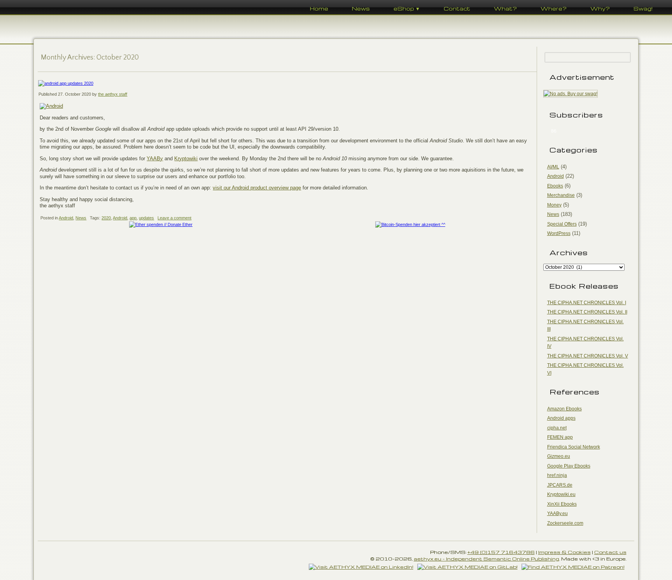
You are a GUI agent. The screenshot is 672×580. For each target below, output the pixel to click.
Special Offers (562, 224)
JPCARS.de (559, 485)
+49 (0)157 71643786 (501, 552)
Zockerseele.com (565, 523)
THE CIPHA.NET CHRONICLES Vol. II (587, 312)
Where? (554, 8)
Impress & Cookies (564, 552)
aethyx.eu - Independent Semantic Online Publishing (486, 558)
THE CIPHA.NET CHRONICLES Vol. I (586, 302)
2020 (106, 218)
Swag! (643, 8)
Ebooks (555, 186)
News (361, 8)
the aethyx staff (112, 94)
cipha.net (557, 428)
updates (146, 218)
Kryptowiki (186, 158)
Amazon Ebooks (564, 409)
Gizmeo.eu (558, 456)
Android (66, 218)
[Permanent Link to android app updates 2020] (287, 83)
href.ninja (557, 475)
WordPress (558, 233)
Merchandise (561, 195)
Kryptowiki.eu (561, 494)
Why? (600, 8)
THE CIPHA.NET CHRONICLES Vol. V (587, 356)
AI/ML (553, 167)
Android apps (561, 418)
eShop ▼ (407, 8)
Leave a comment (174, 218)
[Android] (51, 106)
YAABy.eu (557, 513)
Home (319, 8)
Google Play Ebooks (568, 466)
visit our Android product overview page (257, 188)
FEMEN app (560, 437)
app (133, 218)
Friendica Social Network (573, 447)
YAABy (155, 158)
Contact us (610, 552)
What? (505, 8)
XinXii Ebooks (562, 504)
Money (554, 205)
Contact (457, 8)
